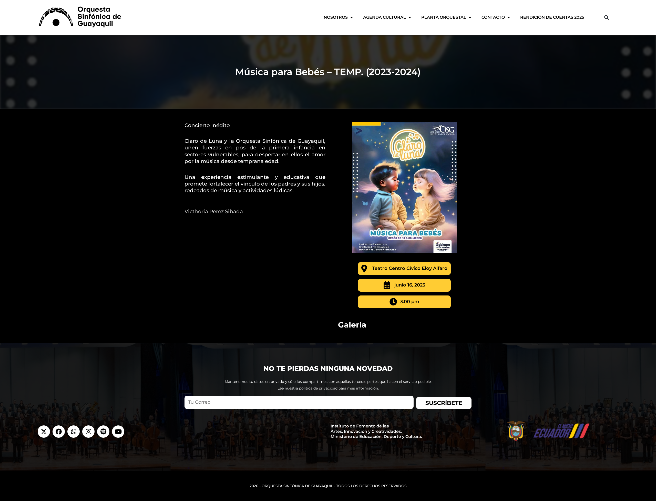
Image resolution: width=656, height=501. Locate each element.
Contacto (493, 17)
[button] (606, 17)
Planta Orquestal (443, 17)
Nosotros (336, 17)
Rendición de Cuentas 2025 (552, 17)
